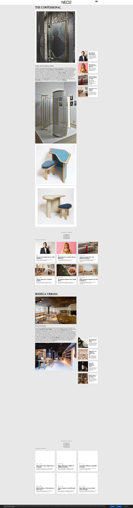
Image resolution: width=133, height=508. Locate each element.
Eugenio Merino (46, 78)
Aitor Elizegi (55, 340)
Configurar (126, 506)
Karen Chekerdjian (50, 69)
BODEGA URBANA (46, 294)
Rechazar (119, 506)
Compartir (66, 235)
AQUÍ (13, 506)
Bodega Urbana (64, 329)
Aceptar (112, 506)
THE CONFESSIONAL (48, 7)
